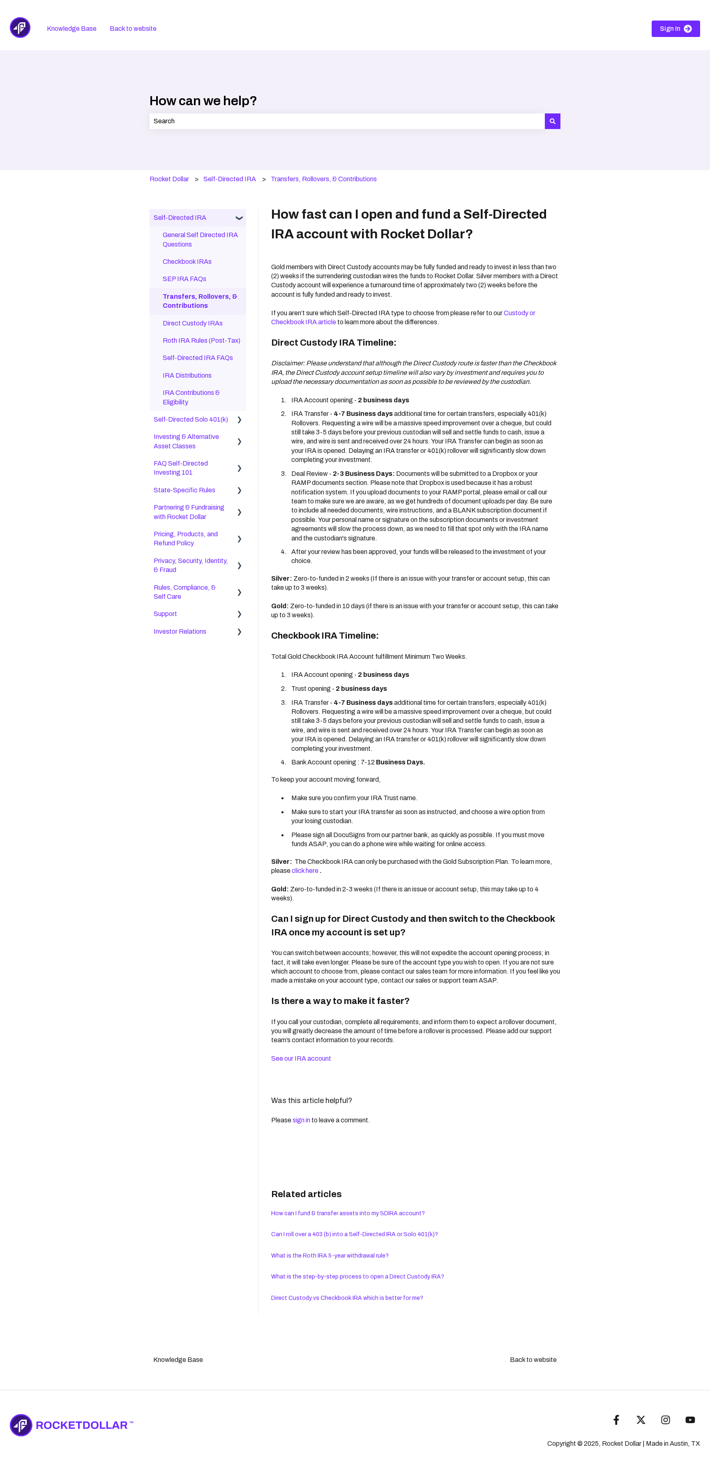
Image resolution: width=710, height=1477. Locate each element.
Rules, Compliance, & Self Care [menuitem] (185, 592)
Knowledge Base (72, 28)
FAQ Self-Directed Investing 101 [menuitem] (181, 468)
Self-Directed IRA (229, 178)
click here (306, 870)
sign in (301, 1120)
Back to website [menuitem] (533, 1359)
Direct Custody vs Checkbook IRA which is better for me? (347, 1298)
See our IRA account (301, 1058)
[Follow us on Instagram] (665, 1420)
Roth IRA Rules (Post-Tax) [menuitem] (201, 340)
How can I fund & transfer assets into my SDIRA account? (348, 1213)
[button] (239, 218)
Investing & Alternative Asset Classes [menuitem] (186, 441)
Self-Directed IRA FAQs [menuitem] (198, 357)
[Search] (552, 121)
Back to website (133, 28)
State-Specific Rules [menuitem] (184, 490)
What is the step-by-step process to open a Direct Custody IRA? (357, 1277)
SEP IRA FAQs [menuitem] (184, 278)
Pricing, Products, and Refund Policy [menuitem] (186, 539)
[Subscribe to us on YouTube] (690, 1420)
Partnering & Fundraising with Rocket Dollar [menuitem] (189, 512)
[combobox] (347, 121)
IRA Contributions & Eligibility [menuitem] (191, 397)
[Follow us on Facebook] (616, 1420)
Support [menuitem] (165, 613)
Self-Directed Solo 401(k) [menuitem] (191, 419)
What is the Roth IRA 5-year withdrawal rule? (330, 1256)
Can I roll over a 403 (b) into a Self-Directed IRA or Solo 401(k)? (354, 1234)
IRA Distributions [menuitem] (187, 375)
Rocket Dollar (169, 178)
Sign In (670, 28)
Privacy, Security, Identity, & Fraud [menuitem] (191, 565)
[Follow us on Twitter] (641, 1420)
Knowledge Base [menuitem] (178, 1359)
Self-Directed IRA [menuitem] (180, 217)
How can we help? (203, 101)
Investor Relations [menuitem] (180, 631)
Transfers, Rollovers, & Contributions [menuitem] (200, 301)
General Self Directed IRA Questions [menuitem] (200, 239)
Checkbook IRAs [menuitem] (187, 261)
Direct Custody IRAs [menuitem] (193, 323)
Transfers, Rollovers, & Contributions (324, 178)
